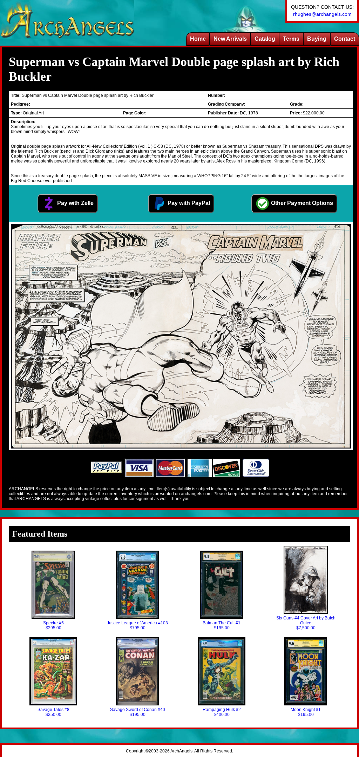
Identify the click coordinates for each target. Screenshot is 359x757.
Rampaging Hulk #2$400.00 (222, 712)
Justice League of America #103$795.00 (137, 625)
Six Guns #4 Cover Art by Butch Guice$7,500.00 (306, 623)
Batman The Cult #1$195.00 (222, 625)
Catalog (265, 39)
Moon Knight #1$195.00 (306, 712)
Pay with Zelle (75, 203)
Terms (291, 39)
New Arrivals (230, 39)
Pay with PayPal (188, 203)
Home (198, 39)
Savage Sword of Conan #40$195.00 (137, 712)
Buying (316, 39)
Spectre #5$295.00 (53, 625)
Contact (344, 39)
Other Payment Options (301, 203)
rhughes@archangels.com (322, 14)
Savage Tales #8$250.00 (53, 712)
